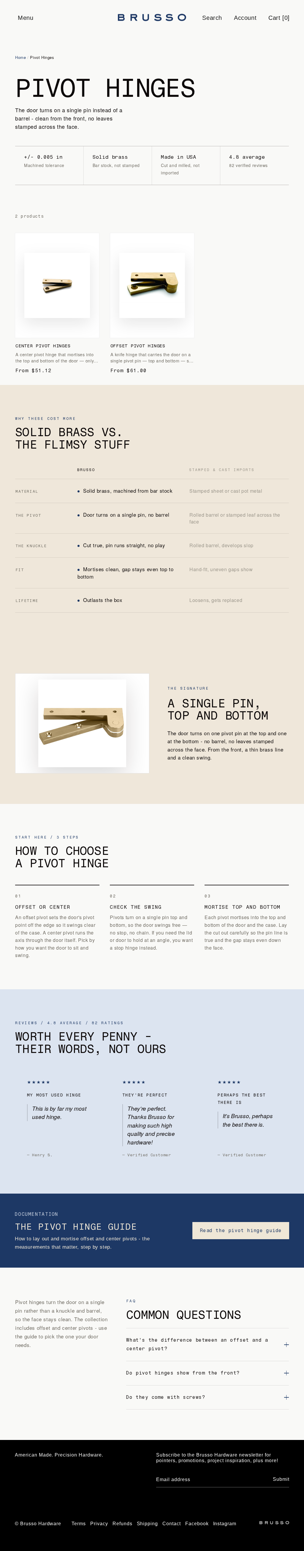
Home (20, 57)
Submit (281, 1479)
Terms (79, 1523)
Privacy (99, 1523)
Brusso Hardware (40, 1523)
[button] (25, 17)
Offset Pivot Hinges (137, 346)
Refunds (122, 1523)
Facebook (197, 1523)
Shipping (147, 1523)
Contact (171, 1523)
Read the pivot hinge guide (241, 1230)
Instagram (225, 1523)
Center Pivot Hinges (42, 346)
